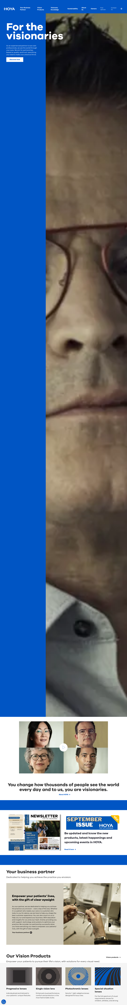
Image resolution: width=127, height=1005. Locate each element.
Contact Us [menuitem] (113, 8)
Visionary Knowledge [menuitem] (55, 9)
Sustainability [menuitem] (72, 9)
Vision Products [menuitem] (40, 9)
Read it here (69, 849)
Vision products (112, 957)
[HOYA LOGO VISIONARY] (9, 9)
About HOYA (63, 794)
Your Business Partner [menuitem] (25, 9)
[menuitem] (123, 9)
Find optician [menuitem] (103, 8)
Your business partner (20, 932)
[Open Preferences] (3, 1001)
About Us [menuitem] (84, 9)
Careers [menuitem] (94, 9)
